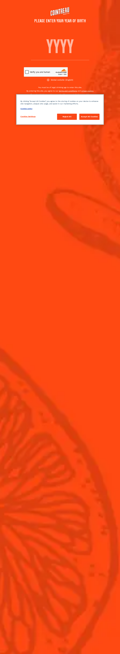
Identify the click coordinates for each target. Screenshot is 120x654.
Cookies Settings (28, 116)
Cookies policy (26, 109)
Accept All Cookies (89, 117)
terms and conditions (68, 91)
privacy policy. (87, 91)
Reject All (67, 117)
